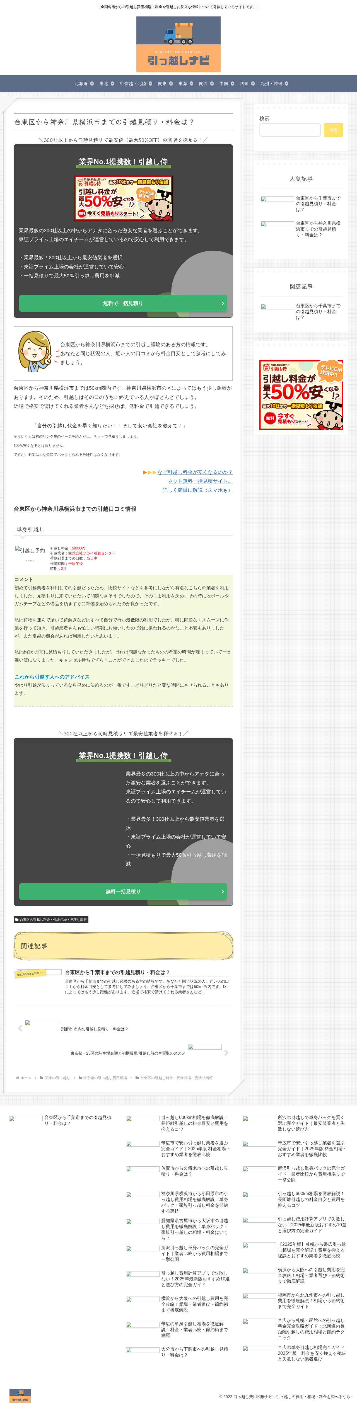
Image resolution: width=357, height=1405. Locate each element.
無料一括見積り (123, 891)
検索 (264, 118)
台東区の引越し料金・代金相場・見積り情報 (53, 920)
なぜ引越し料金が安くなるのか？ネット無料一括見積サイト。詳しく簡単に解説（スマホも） (195, 481)
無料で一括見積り (123, 303)
